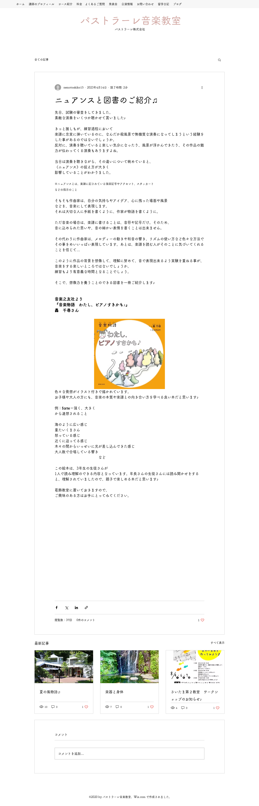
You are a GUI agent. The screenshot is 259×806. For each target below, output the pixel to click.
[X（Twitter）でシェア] (66, 607)
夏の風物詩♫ (50, 692)
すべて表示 (217, 642)
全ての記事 (41, 59)
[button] (219, 59)
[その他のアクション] (202, 87)
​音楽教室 (161, 20)
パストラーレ (110, 20)
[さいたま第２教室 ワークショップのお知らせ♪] (195, 666)
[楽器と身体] (129, 666)
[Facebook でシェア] (56, 607)
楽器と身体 (114, 692)
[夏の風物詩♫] (64, 666)
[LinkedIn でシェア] (76, 607)
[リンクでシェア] (86, 607)
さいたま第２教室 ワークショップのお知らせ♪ (194, 695)
